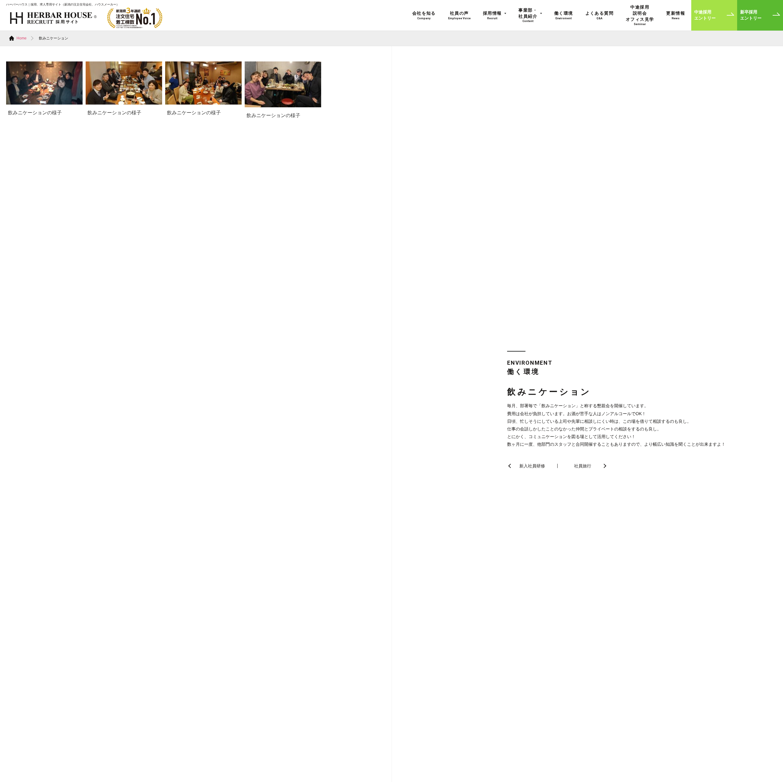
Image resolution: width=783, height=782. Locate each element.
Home (22, 38)
